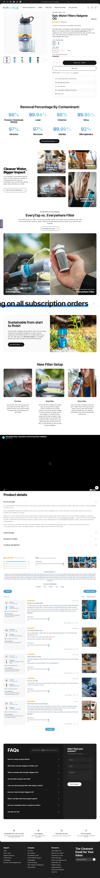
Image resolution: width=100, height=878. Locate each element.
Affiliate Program (56, 865)
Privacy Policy (7, 858)
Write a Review (91, 592)
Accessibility (7, 860)
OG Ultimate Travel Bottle (14, 709)
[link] (18, 383)
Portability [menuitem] (38, 586)
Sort (83, 596)
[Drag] (50, 264)
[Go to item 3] (22, 60)
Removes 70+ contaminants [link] (87, 200)
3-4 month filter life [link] (88, 164)
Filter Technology (56, 858)
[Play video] (50, 464)
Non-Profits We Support (34, 858)
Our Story (30, 850)
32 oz (55, 50)
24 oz (62, 50)
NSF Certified (31, 867)
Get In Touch (7, 853)
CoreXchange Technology (66, 517)
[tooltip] (55, 571)
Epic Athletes (31, 853)
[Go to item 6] (45, 60)
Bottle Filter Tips (56, 862)
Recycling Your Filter (57, 855)
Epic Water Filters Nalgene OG (15, 635)
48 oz (69, 50)
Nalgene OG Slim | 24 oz (14, 686)
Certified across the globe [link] (51, 167)
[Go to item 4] (30, 60)
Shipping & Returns (9, 855)
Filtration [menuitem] (51, 586)
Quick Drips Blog (32, 862)
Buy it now (74, 68)
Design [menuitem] (62, 586)
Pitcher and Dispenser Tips (59, 860)
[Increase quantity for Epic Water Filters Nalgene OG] (59, 63)
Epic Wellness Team (33, 855)
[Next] (68, 2)
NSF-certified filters (81, 31)
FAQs (42, 750)
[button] (59, 22)
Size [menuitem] (57, 586)
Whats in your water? (57, 853)
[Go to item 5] (38, 60)
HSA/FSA (54, 872)
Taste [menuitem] (44, 586)
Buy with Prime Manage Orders (12, 862)
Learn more (75, 72)
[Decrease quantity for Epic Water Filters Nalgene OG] (54, 63)
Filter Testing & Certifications (36, 865)
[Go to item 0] (7, 60)
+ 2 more (93, 617)
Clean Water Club (56, 850)
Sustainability (31, 860)
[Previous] (32, 2)
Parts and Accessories (57, 869)
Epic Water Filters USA (58, 12)
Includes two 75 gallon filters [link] (46, 190)
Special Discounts (56, 867)
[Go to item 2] (14, 60)
